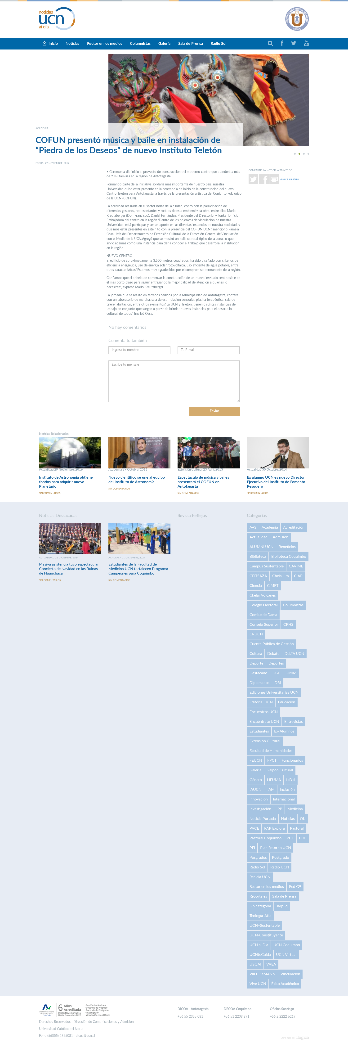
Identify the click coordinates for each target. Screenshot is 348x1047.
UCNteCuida (260, 955)
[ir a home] (57, 18)
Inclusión (287, 789)
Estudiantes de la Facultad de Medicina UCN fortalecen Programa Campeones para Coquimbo (138, 568)
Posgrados (258, 857)
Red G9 (295, 887)
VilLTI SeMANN (262, 974)
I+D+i (290, 780)
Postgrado (280, 857)
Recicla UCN (260, 877)
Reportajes (258, 896)
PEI (252, 848)
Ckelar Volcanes (263, 595)
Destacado (258, 673)
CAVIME (296, 566)
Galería (164, 43)
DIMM (291, 673)
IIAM (271, 789)
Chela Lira (280, 576)
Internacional (284, 799)
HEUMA (274, 780)
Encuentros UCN (264, 712)
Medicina (295, 809)
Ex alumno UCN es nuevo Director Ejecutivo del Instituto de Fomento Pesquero (276, 482)
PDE (302, 838)
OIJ (303, 819)
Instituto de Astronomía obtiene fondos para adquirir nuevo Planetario (66, 482)
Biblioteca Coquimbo (288, 556)
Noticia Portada (263, 819)
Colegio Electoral (264, 605)
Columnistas (140, 43)
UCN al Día (259, 945)
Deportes (276, 663)
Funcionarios (292, 760)
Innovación (259, 799)
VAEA (271, 964)
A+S (253, 527)
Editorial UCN (261, 702)
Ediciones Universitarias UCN (274, 692)
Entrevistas (293, 721)
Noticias (72, 43)
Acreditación (293, 527)
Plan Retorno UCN (275, 848)
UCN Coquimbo (286, 945)
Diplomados (259, 683)
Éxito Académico (285, 984)
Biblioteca (258, 556)
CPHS (288, 624)
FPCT (272, 760)
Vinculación (290, 974)
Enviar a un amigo (289, 179)
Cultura (256, 654)
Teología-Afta (261, 916)
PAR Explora (274, 828)
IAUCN (255, 789)
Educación (286, 702)
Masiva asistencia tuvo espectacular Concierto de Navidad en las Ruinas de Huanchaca (69, 568)
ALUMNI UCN (261, 547)
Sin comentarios (49, 493)
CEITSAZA (258, 576)
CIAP (298, 576)
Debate (273, 654)
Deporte (256, 663)
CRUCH (256, 634)
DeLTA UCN (294, 654)
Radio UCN (279, 867)
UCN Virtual (286, 955)
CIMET (272, 586)
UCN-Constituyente (266, 935)
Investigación (260, 809)
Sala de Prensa (190, 43)
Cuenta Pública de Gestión (272, 644)
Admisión (280, 537)
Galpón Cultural (280, 770)
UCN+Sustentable (265, 925)
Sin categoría (260, 906)
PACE (254, 828)
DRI (278, 683)
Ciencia (256, 586)
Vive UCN (258, 984)
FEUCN (256, 760)
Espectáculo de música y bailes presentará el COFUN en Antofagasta (203, 482)
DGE (276, 673)
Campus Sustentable (267, 566)
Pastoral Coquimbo (265, 838)
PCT (290, 838)
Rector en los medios (104, 43)
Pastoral (297, 828)
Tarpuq (282, 906)
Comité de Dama (263, 615)
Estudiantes (259, 731)
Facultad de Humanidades (271, 751)
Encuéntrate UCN (264, 721)
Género (256, 780)
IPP (279, 809)
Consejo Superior (264, 624)
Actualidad (259, 537)
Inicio (53, 43)
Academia (270, 527)
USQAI (255, 964)
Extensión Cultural (265, 741)
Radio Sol (218, 43)
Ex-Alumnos (284, 731)
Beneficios (287, 547)
